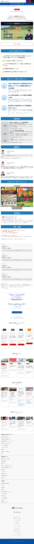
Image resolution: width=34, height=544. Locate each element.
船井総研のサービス (4, 456)
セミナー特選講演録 (4, 445)
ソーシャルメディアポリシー (17, 525)
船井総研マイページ (4, 473)
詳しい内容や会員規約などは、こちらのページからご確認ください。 (17, 297)
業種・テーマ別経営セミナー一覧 (6, 465)
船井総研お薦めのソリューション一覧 (7, 441)
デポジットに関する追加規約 (17, 520)
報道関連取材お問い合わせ (17, 530)
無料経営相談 (3, 461)
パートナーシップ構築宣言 (17, 533)
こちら (22, 222)
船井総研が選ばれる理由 (5, 483)
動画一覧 (2, 449)
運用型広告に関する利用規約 (17, 518)
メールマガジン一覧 (4, 447)
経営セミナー (3, 463)
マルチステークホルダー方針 (17, 535)
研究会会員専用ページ (4, 475)
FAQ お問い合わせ (17, 528)
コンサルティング (4, 471)
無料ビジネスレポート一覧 (5, 443)
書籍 (2, 453)
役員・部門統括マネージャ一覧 (6, 491)
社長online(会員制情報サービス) (6, 467)
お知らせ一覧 (3, 495)
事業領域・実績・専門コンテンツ (7, 434)
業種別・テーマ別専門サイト (6, 451)
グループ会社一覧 (4, 493)
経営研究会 (3, 469)
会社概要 (2, 487)
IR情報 (2, 489)
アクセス (2, 485)
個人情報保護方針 (17, 523)
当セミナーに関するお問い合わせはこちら (17, 11)
